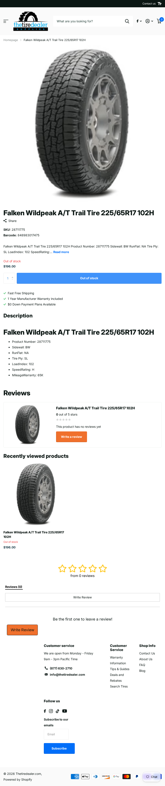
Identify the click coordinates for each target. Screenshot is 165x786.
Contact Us (147, 653)
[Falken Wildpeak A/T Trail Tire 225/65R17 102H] (36, 494)
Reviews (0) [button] (14, 587)
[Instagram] (51, 711)
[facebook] (45, 711)
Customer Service (118, 647)
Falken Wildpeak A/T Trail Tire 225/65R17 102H (33, 534)
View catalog (5, 21)
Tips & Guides (119, 669)
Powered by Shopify (17, 779)
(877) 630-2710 (61, 668)
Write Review (22, 630)
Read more (61, 252)
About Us (145, 659)
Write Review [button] (82, 597)
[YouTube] (64, 711)
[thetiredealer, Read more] (139, 21)
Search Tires (119, 686)
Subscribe (59, 748)
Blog (142, 670)
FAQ (142, 665)
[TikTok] (57, 711)
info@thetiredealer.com (67, 674)
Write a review (71, 437)
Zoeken (127, 21)
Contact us (149, 3)
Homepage (10, 40)
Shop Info (147, 645)
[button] (13, 274)
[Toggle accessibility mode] (160, 3)
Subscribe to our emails (56, 722)
